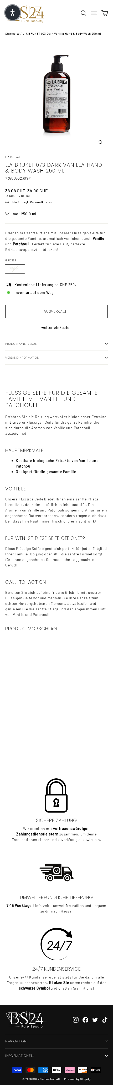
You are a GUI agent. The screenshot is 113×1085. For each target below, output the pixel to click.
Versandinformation (22, 358)
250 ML (15, 269)
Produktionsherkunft (23, 344)
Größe (10, 260)
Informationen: (19, 1055)
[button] (12, 12)
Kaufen (40, 748)
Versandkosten (41, 202)
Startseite (12, 33)
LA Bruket (12, 157)
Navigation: (16, 1041)
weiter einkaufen (56, 327)
